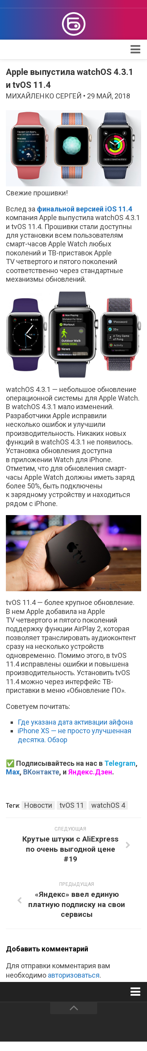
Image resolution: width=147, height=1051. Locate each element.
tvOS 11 (72, 805)
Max (13, 772)
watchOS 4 (108, 805)
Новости (38, 805)
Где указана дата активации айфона (75, 722)
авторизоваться (74, 975)
